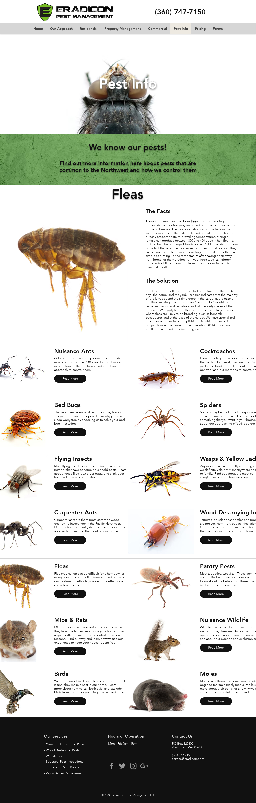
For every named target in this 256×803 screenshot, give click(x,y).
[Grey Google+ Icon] (144, 766)
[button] (180, 12)
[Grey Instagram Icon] (133, 766)
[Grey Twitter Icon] (122, 766)
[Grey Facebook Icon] (111, 766)
